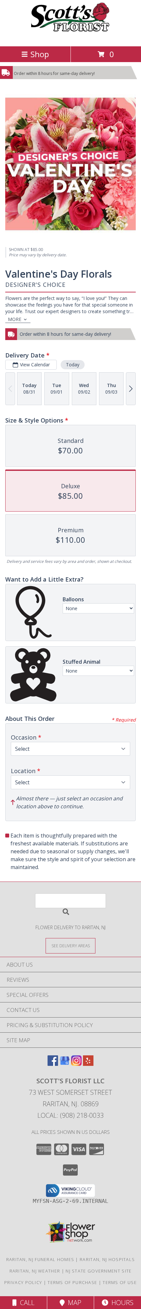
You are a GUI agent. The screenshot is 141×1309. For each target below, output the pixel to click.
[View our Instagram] (76, 1064)
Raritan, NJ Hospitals (107, 1259)
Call (25, 1302)
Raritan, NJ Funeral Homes (40, 1259)
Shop (39, 54)
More (14, 319)
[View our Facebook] (53, 1064)
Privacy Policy (23, 1282)
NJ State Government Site (98, 1271)
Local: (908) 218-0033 (70, 1115)
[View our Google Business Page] (64, 1064)
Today (72, 364)
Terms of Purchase (72, 1282)
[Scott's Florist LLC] (70, 37)
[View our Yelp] (88, 1064)
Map (73, 1302)
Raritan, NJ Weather (35, 1271)
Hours (120, 1302)
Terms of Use (120, 1282)
